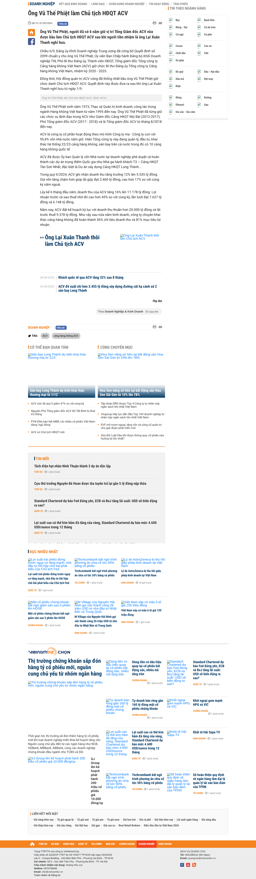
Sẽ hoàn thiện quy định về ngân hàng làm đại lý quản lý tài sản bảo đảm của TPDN (209, 781)
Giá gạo (95, 825)
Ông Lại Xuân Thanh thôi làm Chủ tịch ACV (72, 240)
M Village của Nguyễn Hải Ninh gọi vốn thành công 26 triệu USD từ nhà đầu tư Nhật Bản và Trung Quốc (96, 621)
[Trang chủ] (31, 32)
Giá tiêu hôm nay (164, 819)
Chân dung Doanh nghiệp (127, 4)
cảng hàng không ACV (66, 335)
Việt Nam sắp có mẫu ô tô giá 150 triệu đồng (141, 613)
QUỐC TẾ (82, 844)
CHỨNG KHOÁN (127, 844)
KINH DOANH (165, 844)
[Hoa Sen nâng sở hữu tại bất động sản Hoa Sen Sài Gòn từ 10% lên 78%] (131, 375)
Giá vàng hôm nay (44, 819)
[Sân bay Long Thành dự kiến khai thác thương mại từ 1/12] (61, 375)
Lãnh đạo (98, 4)
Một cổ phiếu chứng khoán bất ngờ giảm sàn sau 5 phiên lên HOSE (48, 616)
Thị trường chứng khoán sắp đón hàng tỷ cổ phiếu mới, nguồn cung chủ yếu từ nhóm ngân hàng (65, 667)
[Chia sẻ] (31, 41)
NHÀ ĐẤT (110, 844)
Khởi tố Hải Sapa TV (206, 732)
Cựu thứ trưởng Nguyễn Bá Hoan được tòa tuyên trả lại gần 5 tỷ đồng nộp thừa (90, 484)
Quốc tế (38, 511)
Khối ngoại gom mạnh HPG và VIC (207, 703)
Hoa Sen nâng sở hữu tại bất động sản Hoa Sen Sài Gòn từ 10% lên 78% (130, 392)
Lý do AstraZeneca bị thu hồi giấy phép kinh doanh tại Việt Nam (141, 573)
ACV (45, 335)
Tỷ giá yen (98, 819)
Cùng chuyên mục (116, 347)
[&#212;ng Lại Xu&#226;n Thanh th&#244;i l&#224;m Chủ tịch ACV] (136, 251)
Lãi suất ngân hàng (187, 819)
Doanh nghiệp (42, 3)
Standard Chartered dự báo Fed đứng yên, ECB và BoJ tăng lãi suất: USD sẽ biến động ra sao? (95, 503)
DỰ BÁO (55, 844)
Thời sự (38, 472)
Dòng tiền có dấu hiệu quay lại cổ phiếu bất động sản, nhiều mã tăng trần (146, 668)
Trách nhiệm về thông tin (47, 875)
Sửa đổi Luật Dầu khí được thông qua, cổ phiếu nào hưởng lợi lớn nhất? (132, 437)
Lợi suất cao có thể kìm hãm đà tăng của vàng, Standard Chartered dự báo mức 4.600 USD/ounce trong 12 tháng (95, 525)
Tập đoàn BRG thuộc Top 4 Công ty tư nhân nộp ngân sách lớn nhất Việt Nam (130, 405)
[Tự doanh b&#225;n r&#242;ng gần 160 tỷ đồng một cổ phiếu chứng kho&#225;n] (118, 707)
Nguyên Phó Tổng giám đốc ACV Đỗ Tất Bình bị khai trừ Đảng (63, 412)
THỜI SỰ (43, 844)
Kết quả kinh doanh (73, 4)
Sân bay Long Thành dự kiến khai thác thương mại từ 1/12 (57, 392)
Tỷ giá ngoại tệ (65, 819)
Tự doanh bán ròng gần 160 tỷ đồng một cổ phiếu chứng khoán (147, 705)
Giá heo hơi (129, 819)
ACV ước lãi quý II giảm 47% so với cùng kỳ (57, 403)
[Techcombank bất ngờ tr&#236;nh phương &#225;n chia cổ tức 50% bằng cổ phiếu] (96, 563)
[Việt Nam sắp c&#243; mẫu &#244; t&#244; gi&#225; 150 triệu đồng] (143, 604)
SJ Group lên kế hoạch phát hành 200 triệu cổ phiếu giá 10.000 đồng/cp (97, 781)
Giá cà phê (145, 819)
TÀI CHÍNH (96, 844)
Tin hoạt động (159, 4)
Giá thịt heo (81, 825)
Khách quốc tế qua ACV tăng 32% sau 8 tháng (90, 278)
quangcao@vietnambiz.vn (202, 858)
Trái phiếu (180, 4)
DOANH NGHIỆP (146, 844)
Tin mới (42, 458)
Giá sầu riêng (64, 825)
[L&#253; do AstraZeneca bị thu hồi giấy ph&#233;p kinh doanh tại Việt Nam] (143, 563)
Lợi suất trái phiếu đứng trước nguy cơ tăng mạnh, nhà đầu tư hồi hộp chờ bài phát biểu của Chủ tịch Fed (49, 578)
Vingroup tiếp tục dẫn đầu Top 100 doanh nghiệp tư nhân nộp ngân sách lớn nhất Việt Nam (132, 416)
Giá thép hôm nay (43, 825)
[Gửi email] (160, 23)
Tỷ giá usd (83, 819)
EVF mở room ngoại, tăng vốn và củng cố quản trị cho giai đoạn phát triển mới (131, 426)
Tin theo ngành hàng (188, 8)
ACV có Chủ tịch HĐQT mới (48, 432)
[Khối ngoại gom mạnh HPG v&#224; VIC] (179, 707)
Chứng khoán (35, 625)
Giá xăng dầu (208, 819)
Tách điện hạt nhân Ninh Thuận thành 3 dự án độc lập (72, 466)
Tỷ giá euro (113, 819)
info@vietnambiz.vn (52, 871)
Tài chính (80, 582)
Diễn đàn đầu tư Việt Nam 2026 (161, 825)
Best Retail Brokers (129, 825)
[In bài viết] (156, 23)
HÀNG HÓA (68, 844)
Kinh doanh (127, 582)
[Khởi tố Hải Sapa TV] (179, 738)
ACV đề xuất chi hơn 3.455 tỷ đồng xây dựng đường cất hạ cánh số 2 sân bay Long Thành (107, 289)
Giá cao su (109, 825)
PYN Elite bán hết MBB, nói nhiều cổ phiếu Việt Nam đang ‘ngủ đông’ (63, 423)
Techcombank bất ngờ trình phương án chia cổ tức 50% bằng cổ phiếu (96, 573)
